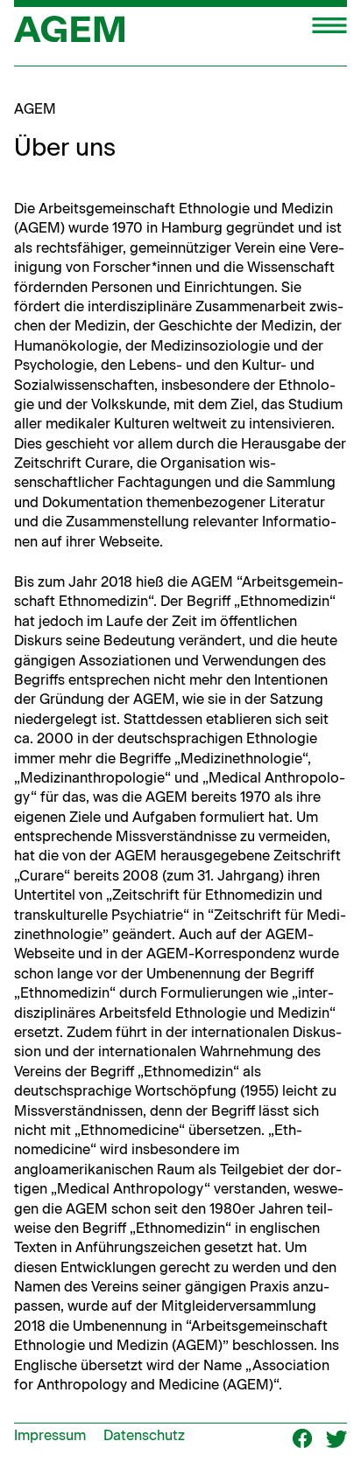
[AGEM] (69, 35)
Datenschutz (144, 1435)
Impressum (50, 1435)
